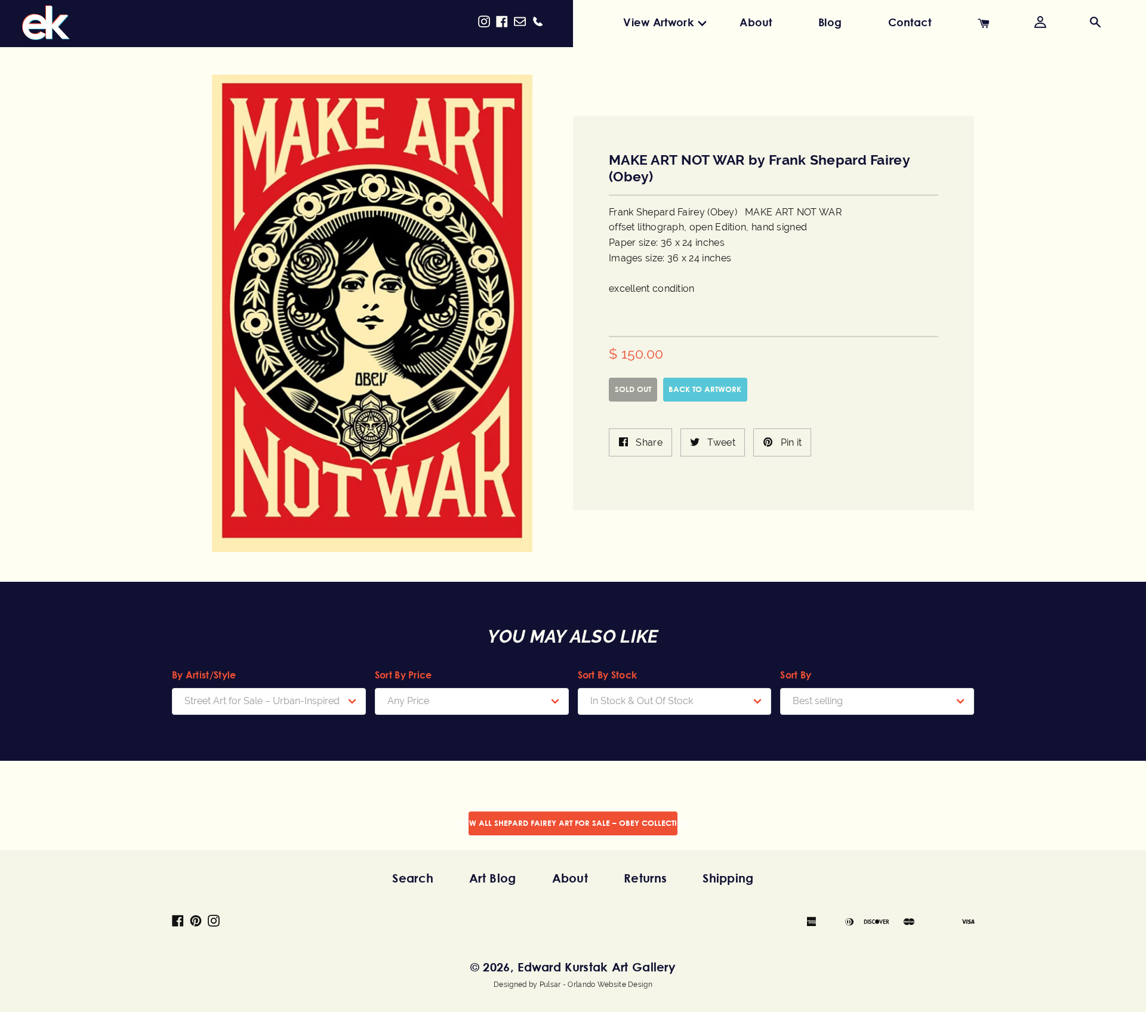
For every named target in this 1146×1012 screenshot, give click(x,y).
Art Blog (492, 878)
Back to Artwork (704, 389)
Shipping (728, 878)
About (756, 22)
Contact (910, 22)
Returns (645, 878)
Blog (830, 22)
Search (412, 878)
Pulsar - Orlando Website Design (596, 984)
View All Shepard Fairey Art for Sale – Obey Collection (573, 823)
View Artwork (658, 22)
